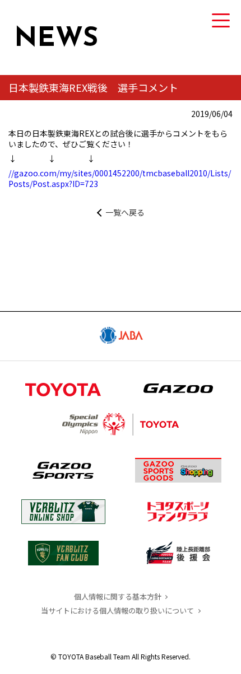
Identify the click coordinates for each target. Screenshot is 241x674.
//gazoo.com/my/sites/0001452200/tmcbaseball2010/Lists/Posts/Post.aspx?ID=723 (119, 178)
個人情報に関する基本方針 (117, 596)
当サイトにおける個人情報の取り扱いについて (117, 610)
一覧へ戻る (125, 212)
